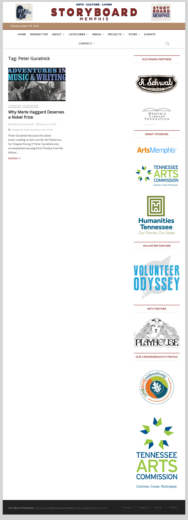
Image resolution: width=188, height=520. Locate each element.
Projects (115, 34)
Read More (17, 158)
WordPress (70, 508)
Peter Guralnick (32, 129)
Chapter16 (17, 129)
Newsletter (39, 34)
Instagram (142, 507)
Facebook (126, 507)
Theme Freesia (56, 508)
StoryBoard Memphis (21, 507)
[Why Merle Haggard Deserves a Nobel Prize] (37, 84)
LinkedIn (158, 507)
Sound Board (30, 105)
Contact (85, 43)
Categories (77, 34)
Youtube (173, 507)
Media (96, 34)
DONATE (150, 34)
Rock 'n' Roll (47, 129)
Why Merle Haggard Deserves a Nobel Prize (36, 114)
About (57, 34)
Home (22, 34)
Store (133, 34)
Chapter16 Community (22, 124)
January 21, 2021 (47, 124)
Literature (14, 105)
